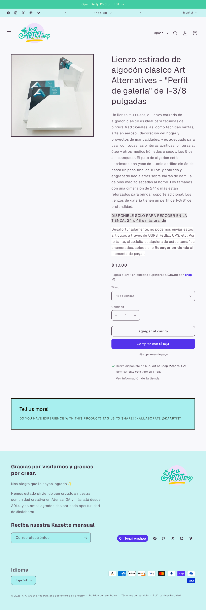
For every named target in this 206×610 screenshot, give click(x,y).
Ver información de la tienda (137, 378)
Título (115, 287)
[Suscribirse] (86, 538)
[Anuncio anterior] (65, 13)
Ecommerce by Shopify (70, 595)
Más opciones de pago (153, 354)
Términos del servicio (135, 595)
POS (46, 595)
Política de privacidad (167, 595)
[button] (9, 33)
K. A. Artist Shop (32, 595)
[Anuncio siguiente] (140, 13)
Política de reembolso (103, 595)
